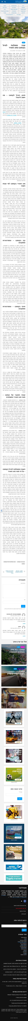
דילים (23, 5)
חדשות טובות (24, 944)
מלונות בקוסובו (17, 122)
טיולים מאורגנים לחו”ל (9, 14)
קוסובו (24, 42)
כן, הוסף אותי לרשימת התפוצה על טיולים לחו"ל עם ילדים (14, 608)
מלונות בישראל (23, 940)
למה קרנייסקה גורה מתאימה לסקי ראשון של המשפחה (15, 963)
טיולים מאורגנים (14, 5)
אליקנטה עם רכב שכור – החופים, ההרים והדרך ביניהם (15, 969)
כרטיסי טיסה (5, 7)
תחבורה (5, 12)
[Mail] (21, 901)
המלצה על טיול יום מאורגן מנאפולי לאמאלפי (17, 994)
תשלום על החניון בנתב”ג (21, 997)
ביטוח (5, 9)
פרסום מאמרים (23, 946)
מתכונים (25, 951)
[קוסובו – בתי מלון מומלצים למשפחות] (14, 654)
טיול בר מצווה (24, 954)
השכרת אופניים (14, 12)
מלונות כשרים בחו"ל (22, 941)
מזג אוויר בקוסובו (21, 561)
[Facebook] (25, 901)
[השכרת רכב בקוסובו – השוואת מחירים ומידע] (14, 676)
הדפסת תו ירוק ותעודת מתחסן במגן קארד (18, 1005)
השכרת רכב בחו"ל (21, 668)
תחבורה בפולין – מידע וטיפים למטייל (14, 985)
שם (24, 599)
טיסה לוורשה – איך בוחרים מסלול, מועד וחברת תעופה (15, 966)
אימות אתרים (24, 947)
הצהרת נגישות (23, 911)
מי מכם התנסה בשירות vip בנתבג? (19, 1003)
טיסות (4, 111)
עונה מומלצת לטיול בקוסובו (10, 561)
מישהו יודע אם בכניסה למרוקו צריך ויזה (18, 1000)
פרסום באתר (24, 937)
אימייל (20, 792)
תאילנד (25, 950)
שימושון (5, 5)
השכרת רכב (14, 7)
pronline (11, 1017)
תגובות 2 (11, 50)
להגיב (24, 623)
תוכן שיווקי (23, 913)
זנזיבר (25, 938)
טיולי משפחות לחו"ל (19, 50)
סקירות (25, 953)
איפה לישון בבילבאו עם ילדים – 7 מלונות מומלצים (16, 972)
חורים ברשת (24, 948)
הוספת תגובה (23, 583)
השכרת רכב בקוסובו (11, 115)
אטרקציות (23, 7)
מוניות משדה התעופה (14, 9)
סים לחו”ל (23, 12)
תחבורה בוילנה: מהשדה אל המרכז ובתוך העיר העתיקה (15, 974)
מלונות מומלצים (23, 9)
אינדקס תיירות (23, 943)
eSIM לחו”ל (18, 14)
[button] (1, 510)
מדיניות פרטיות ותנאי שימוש (20, 905)
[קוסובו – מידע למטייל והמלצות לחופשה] (14, 698)
